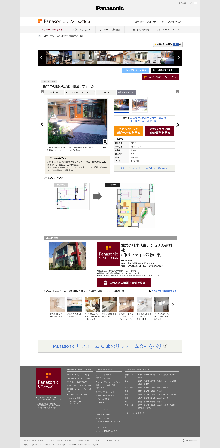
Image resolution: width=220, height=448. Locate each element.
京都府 (146, 394)
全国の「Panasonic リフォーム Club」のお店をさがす (144, 168)
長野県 (165, 387)
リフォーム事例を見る (52, 29)
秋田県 (152, 375)
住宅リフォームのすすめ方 (77, 382)
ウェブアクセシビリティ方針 (60, 440)
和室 (113, 385)
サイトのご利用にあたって (34, 440)
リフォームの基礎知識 (110, 29)
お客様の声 (100, 402)
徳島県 (140, 402)
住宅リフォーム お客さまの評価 (79, 385)
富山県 (146, 387)
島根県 (146, 398)
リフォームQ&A (101, 427)
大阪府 (152, 394)
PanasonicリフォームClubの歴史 (79, 378)
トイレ (106, 92)
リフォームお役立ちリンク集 (106, 431)
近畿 (126, 394)
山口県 (165, 398)
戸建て (98, 378)
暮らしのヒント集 (102, 418)
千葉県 (159, 381)
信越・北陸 (129, 387)
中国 (126, 398)
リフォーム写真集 (102, 399)
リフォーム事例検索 (58, 36)
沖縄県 (148, 408)
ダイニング (108, 382)
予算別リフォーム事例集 (105, 395)
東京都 (165, 381)
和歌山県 (173, 394)
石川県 (152, 387)
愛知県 (152, 391)
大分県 (165, 405)
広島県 (159, 398)
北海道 (140, 375)
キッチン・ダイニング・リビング (80, 92)
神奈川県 (173, 381)
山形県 (172, 375)
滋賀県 (140, 394)
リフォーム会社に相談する (135, 413)
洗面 (108, 385)
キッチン (99, 382)
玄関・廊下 (100, 388)
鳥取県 (140, 398)
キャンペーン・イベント (167, 29)
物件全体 (54, 92)
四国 (126, 402)
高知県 (159, 402)
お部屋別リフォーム (103, 414)
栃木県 (146, 384)
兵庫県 (159, 394)
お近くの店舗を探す (81, 29)
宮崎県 (172, 405)
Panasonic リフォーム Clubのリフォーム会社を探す (108, 346)
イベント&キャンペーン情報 (77, 394)
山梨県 (140, 384)
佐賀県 (146, 405)
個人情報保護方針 (83, 440)
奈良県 (165, 394)
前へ (41, 57)
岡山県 (152, 398)
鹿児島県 (141, 408)
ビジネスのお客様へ (171, 21)
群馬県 (146, 381)
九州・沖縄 (129, 405)
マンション (106, 378)
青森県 (146, 375)
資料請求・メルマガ (145, 21)
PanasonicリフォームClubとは (78, 375)
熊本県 (159, 405)
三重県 (159, 391)
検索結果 (73, 36)
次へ (178, 57)
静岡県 (146, 391)
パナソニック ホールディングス (106, 440)
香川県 (146, 402)
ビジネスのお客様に (74, 398)
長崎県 (152, 405)
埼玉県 (152, 381)
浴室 (97, 385)
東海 (126, 391)
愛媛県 (152, 402)
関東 (126, 381)
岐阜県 (140, 391)
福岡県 (140, 405)
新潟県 (140, 387)
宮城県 (165, 375)
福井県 (159, 387)
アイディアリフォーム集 (105, 392)
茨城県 (140, 381)
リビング (117, 382)
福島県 (140, 377)
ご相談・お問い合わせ (138, 29)
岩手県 (159, 375)
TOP (45, 36)
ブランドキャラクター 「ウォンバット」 (75, 403)
